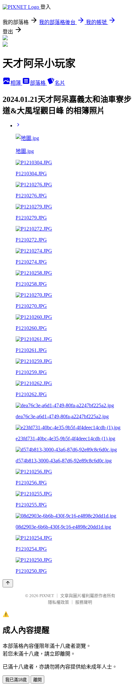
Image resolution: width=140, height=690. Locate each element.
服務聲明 (83, 602)
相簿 (16, 83)
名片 (60, 83)
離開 (37, 679)
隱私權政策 (58, 602)
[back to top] (8, 583)
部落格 (38, 83)
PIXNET (46, 595)
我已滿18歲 (16, 679)
